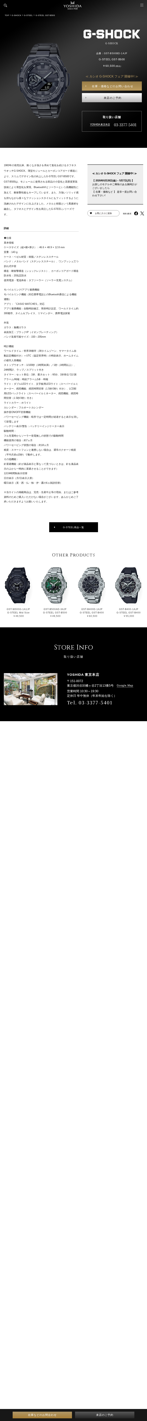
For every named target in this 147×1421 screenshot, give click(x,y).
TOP (7, 15)
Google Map (125, 685)
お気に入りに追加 (103, 213)
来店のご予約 (112, 97)
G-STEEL (28, 15)
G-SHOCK (16, 15)
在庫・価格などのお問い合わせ (112, 86)
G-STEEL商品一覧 (73, 527)
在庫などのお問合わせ (42, 1414)
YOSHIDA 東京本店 (100, 124)
